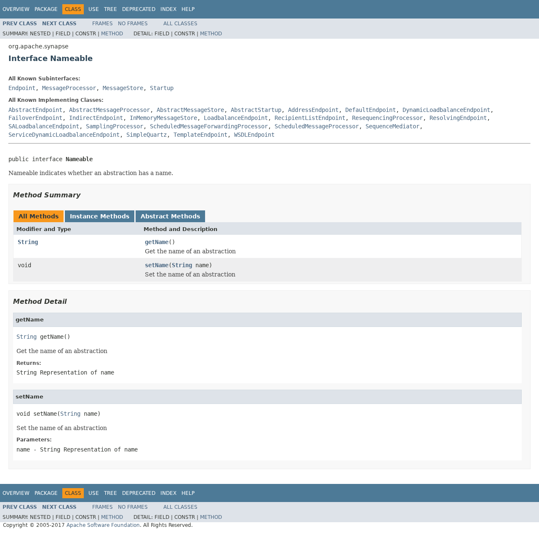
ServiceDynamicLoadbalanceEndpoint (64, 134)
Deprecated (138, 9)
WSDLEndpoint (254, 134)
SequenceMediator (392, 126)
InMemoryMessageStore (163, 117)
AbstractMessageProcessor (109, 109)
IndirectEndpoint (96, 117)
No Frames (133, 24)
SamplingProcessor (114, 126)
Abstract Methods (170, 216)
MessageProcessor (69, 88)
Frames (102, 24)
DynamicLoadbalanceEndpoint (446, 109)
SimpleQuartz (146, 134)
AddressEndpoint (313, 109)
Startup (161, 88)
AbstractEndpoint (35, 109)
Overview (16, 9)
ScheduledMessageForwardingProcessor (209, 126)
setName (156, 265)
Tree (110, 9)
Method (112, 34)
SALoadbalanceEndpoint (43, 126)
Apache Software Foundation (103, 525)
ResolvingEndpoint (458, 117)
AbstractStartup (256, 109)
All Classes (180, 24)
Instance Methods (99, 216)
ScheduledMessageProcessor (317, 126)
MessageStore (123, 88)
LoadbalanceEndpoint (236, 117)
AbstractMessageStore (190, 109)
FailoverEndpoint (35, 117)
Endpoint (21, 88)
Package (46, 9)
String (28, 242)
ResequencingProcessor (387, 117)
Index (168, 9)
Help (188, 9)
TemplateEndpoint (200, 134)
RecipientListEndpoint (310, 117)
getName (156, 242)
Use (93, 9)
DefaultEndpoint (370, 109)
